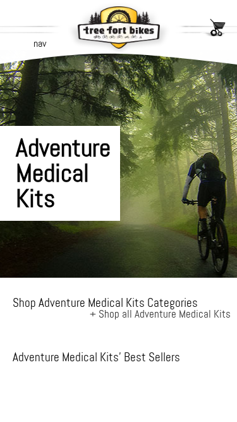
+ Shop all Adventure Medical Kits (160, 314)
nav (39, 43)
